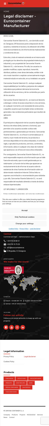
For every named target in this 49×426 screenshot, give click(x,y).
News (5, 417)
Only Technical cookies (24, 217)
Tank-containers (11, 392)
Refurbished (31, 415)
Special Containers (12, 387)
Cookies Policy (13, 229)
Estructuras (22, 378)
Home (6, 11)
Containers (9, 378)
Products (9, 383)
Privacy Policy (24, 229)
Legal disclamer (35, 229)
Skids (30, 383)
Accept (25, 210)
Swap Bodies (26, 387)
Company (7, 415)
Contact (12, 417)
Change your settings (25, 224)
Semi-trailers (20, 383)
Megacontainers (35, 378)
